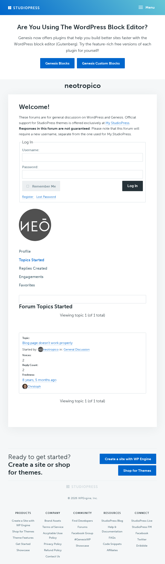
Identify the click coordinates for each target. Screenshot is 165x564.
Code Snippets (112, 544)
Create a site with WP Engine (128, 459)
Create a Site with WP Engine (23, 523)
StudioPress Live (141, 520)
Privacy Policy (53, 544)
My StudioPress (117, 123)
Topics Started (31, 260)
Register (28, 197)
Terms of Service (52, 527)
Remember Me (43, 186)
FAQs (112, 537)
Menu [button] (150, 7)
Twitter (142, 539)
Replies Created (33, 268)
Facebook (142, 533)
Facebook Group (82, 533)
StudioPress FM (142, 527)
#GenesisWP (82, 539)
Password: (30, 167)
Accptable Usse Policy (53, 535)
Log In (132, 186)
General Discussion (77, 349)
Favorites (27, 285)
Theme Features (23, 537)
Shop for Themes (137, 471)
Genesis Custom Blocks (101, 63)
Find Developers (82, 520)
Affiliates (112, 550)
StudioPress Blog (112, 520)
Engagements (31, 276)
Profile (25, 251)
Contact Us (53, 556)
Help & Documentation (112, 529)
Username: (31, 150)
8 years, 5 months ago (39, 380)
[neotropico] (35, 244)
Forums (82, 527)
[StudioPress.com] (24, 7)
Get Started (23, 544)
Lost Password (46, 197)
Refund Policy (53, 550)
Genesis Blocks (57, 63)
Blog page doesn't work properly (47, 343)
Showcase (23, 550)
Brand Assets (52, 520)
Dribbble (141, 545)
